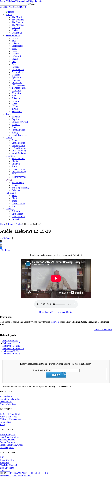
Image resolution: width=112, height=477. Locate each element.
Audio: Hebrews (10, 340)
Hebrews (16, 101)
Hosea (15, 51)
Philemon (16, 98)
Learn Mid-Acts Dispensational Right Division (21, 1)
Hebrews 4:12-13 (10, 351)
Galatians (16, 74)
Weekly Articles (7, 439)
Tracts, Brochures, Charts (11, 445)
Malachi (15, 59)
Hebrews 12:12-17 (11, 343)
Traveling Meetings (20, 187)
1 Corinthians (18, 69)
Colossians (17, 82)
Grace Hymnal (18, 169)
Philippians (17, 80)
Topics (9, 114)
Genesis (15, 38)
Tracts (14, 166)
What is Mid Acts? (8, 416)
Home (3, 224)
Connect (10, 208)
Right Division (18, 130)
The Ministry (18, 17)
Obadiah (16, 53)
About (9, 14)
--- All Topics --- (19, 135)
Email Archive (18, 158)
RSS (2, 457)
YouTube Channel (8, 465)
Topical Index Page (103, 329)
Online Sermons (7, 442)
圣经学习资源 (19, 177)
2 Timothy (16, 93)
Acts (14, 64)
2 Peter (15, 109)
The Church (17, 22)
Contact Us (17, 33)
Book (14, 195)
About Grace (6, 396)
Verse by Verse (13, 35)
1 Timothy (16, 90)
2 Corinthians (18, 72)
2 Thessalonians (19, 88)
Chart (14, 198)
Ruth (14, 40)
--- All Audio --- (19, 153)
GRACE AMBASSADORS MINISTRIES (28, 473)
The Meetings (18, 25)
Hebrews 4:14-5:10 (11, 346)
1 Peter (15, 106)
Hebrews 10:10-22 (11, 353)
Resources (10, 156)
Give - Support (18, 216)
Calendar (16, 27)
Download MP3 (46, 312)
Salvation (16, 116)
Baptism (15, 119)
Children (16, 163)
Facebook (4, 462)
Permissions (5, 475)
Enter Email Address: (42, 370)
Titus (14, 95)
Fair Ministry (18, 182)
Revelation (17, 111)
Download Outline (64, 312)
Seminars (16, 140)
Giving (15, 30)
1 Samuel (16, 43)
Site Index (5, 250)
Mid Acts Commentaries (11, 419)
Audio (9, 137)
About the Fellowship (10, 399)
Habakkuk (16, 56)
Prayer (15, 127)
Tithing (15, 132)
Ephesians (16, 77)
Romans (15, 67)
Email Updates (7, 460)
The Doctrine (18, 19)
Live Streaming (19, 150)
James (14, 103)
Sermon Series (18, 143)
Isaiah (14, 48)
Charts (15, 161)
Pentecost (16, 124)
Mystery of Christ (20, 122)
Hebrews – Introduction (13, 348)
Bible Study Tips (7, 434)
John (14, 61)
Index (10, 224)
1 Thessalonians (19, 85)
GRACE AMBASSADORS (13, 7)
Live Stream (17, 214)
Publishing (11, 193)
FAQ (14, 174)
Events (9, 180)
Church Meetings (8, 404)
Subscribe (16, 211)
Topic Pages (5, 422)
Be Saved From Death (10, 414)
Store (14, 206)
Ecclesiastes (17, 46)
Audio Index (6, 238)
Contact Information (22, 475)
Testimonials (6, 401)
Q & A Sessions (19, 148)
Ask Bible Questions (9, 437)
